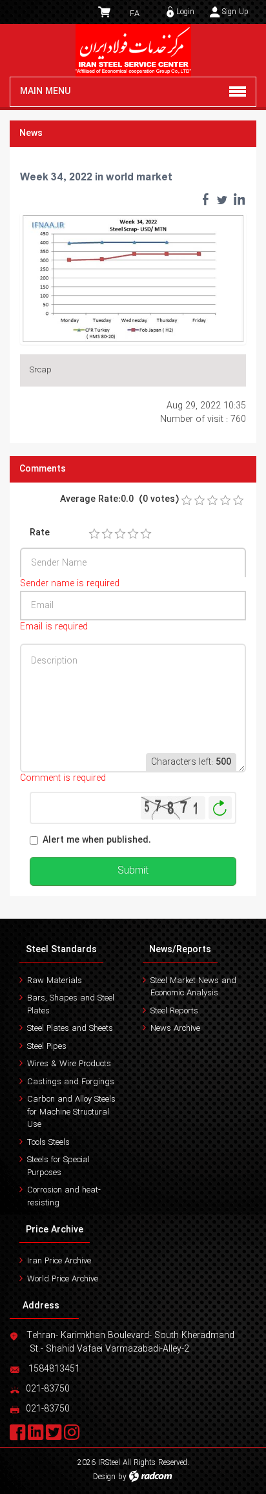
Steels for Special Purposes (58, 1166)
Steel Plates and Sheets (70, 1028)
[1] (94, 534)
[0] (186, 500)
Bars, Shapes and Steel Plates (70, 1004)
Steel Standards (61, 950)
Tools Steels (48, 1142)
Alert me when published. (97, 840)
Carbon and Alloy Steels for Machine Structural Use (71, 1112)
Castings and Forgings (70, 1082)
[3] (120, 534)
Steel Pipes (46, 1046)
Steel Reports (174, 1011)
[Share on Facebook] (205, 199)
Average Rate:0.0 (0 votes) (119, 499)
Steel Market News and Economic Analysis (193, 987)
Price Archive (54, 1230)
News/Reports (180, 950)
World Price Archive (62, 1279)
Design (104, 1477)
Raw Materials (54, 981)
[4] (133, 534)
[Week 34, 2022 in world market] (133, 278)
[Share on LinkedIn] (239, 199)
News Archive (175, 1028)
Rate (40, 533)
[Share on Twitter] (222, 199)
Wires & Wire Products (69, 1064)
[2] (107, 534)
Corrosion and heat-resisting (64, 1196)
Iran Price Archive (59, 1261)
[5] (146, 534)
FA (134, 14)
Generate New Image (220, 808)
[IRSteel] (133, 50)
